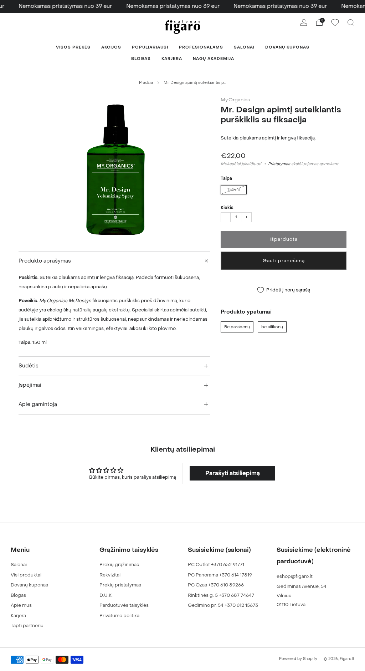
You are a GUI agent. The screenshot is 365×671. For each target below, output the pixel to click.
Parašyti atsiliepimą (232, 473)
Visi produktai (26, 575)
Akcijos (111, 47)
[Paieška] (350, 22)
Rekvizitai (109, 575)
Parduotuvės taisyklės (124, 605)
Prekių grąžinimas (119, 564)
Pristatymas (279, 164)
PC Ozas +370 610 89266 (216, 585)
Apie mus (21, 605)
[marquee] (182, 6)
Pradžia (146, 82)
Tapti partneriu (27, 625)
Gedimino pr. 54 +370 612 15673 (223, 605)
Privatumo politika (119, 615)
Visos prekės (73, 47)
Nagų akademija (213, 58)
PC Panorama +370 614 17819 (220, 575)
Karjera (171, 58)
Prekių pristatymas (120, 585)
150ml (233, 189)
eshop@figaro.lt (295, 576)
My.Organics (235, 100)
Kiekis (227, 207)
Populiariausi (150, 47)
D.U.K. (106, 595)
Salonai (244, 47)
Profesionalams (201, 47)
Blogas (141, 58)
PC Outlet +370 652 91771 (216, 564)
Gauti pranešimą (284, 261)
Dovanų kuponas (287, 47)
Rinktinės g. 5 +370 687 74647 (221, 595)
